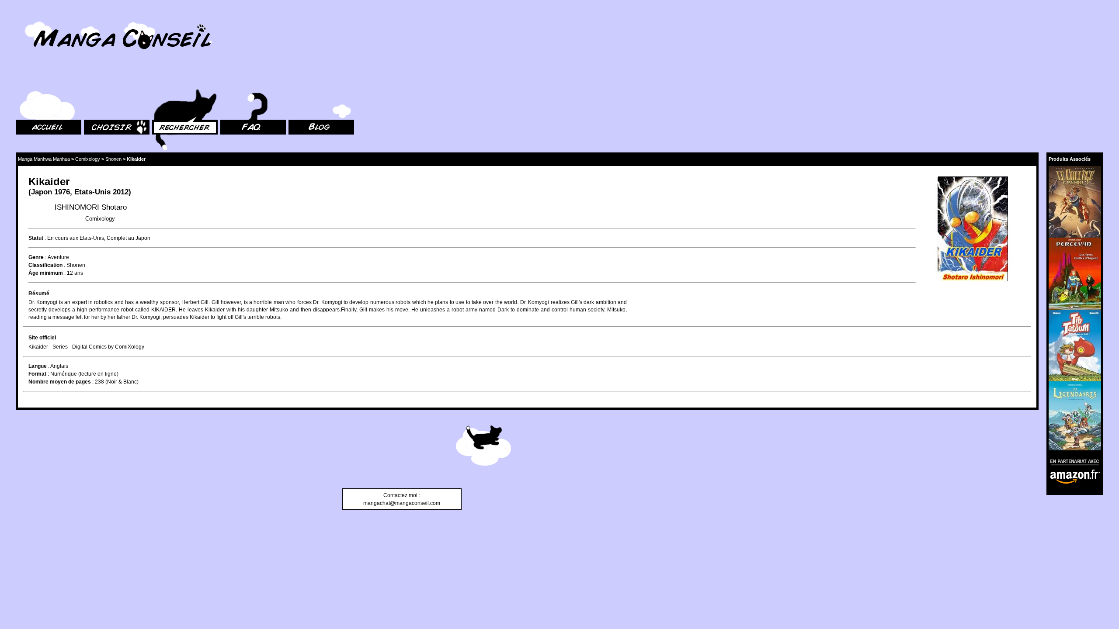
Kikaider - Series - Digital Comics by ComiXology (86, 347)
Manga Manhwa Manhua (44, 159)
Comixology (87, 159)
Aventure (58, 257)
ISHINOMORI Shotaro (91, 207)
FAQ (225, 79)
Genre (36, 257)
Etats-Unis (92, 192)
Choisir (92, 79)
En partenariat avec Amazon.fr (1072, 461)
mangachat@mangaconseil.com (401, 503)
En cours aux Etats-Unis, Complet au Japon (98, 238)
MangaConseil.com (39, 18)
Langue (37, 366)
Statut (35, 238)
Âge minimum (45, 273)
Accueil (24, 79)
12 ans (75, 273)
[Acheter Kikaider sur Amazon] (973, 229)
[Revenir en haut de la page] (483, 447)
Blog (293, 79)
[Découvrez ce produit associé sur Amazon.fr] (1075, 202)
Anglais (59, 366)
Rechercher (166, 79)
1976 (62, 192)
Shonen (113, 159)
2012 (121, 192)
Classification (45, 265)
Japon (41, 192)
